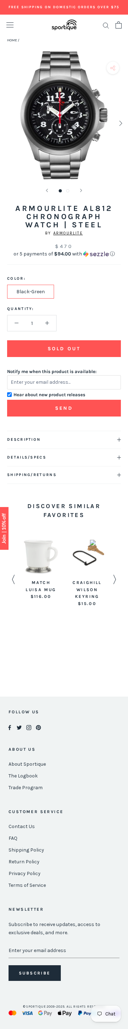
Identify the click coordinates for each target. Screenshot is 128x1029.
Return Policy (24, 862)
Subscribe (34, 973)
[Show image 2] (67, 190)
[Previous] (47, 190)
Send (64, 408)
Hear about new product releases (49, 394)
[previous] (8, 123)
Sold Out (64, 349)
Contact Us (22, 826)
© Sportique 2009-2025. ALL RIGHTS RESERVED (64, 1006)
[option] (40, 570)
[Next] (81, 190)
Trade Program (26, 788)
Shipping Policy (26, 850)
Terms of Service (27, 885)
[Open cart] (119, 25)
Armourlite (68, 233)
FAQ (13, 838)
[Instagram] (28, 727)
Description (24, 439)
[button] (64, 254)
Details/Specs (26, 457)
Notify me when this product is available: (52, 371)
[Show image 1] (60, 190)
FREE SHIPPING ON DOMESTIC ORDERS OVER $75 (64, 7)
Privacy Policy (25, 873)
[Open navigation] (10, 25)
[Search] (106, 25)
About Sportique (27, 764)
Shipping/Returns (32, 474)
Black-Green (30, 292)
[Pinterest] (38, 727)
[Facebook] (9, 727)
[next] (120, 123)
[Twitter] (19, 727)
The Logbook (23, 776)
